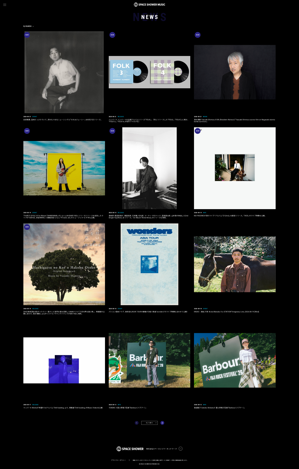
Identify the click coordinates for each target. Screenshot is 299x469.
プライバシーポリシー (118, 460)
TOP (294, 463)
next (162, 423)
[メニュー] (4, 5)
